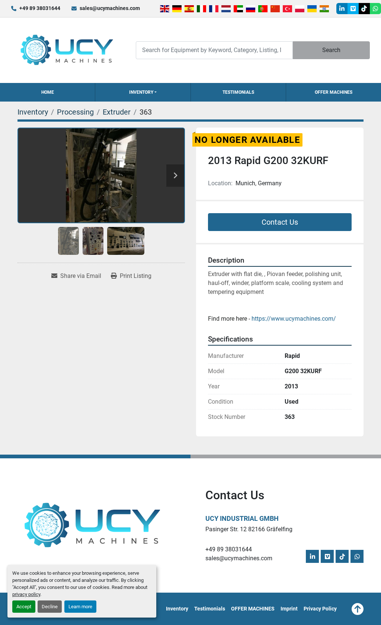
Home (47, 92)
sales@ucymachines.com (110, 8)
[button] (142, 92)
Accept (23, 606)
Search (331, 50)
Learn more (80, 606)
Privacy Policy (320, 609)
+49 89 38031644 (39, 8)
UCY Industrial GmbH (242, 518)
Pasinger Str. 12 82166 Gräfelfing (248, 529)
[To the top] (358, 609)
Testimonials (238, 92)
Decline (50, 606)
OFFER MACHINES (333, 92)
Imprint (289, 609)
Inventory (141, 92)
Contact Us (280, 222)
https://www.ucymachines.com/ (294, 318)
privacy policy (26, 594)
